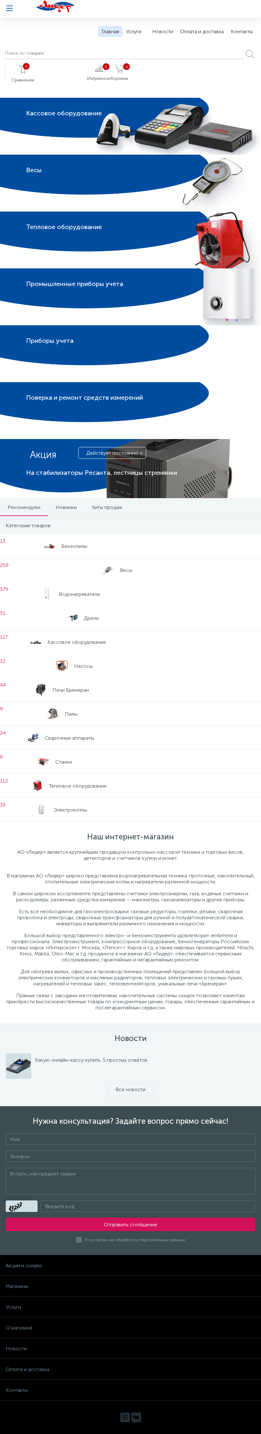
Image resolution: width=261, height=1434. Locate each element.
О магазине (19, 1328)
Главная (110, 31)
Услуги (133, 31)
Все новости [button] (130, 1089)
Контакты (242, 31)
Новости (162, 31)
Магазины (17, 1286)
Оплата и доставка (202, 31)
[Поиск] (250, 54)
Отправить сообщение (130, 1225)
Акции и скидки (24, 1265)
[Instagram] (125, 1417)
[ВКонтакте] (136, 1417)
